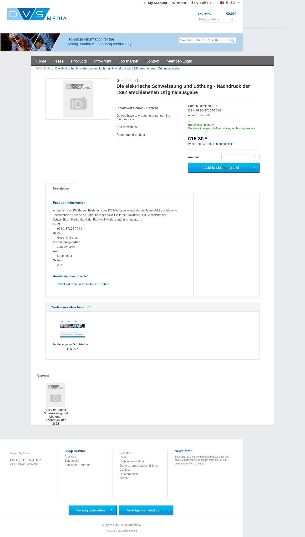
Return (124, 457)
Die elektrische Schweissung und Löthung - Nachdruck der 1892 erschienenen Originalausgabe (56, 413)
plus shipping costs (220, 144)
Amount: (194, 157)
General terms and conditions (139, 465)
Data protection (129, 474)
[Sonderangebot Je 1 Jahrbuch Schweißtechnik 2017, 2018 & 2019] (72, 329)
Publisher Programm (78, 465)
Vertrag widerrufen (91, 510)
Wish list (179, 3)
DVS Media (43, 68)
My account (157, 3)
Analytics (70, 456)
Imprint (124, 478)
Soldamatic (72, 460)
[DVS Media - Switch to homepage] (37, 14)
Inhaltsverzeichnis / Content (82, 284)
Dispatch (125, 453)
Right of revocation (132, 461)
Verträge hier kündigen (144, 510)
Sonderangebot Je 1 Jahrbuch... (72, 344)
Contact (125, 469)
